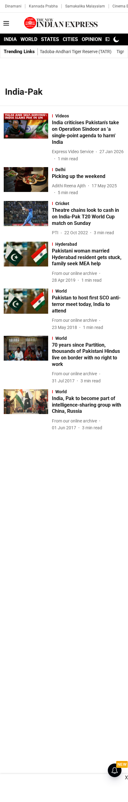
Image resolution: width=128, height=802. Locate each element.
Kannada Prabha (43, 6)
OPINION (92, 39)
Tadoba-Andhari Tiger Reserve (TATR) (76, 51)
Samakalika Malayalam (85, 6)
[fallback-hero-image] (28, 137)
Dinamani (13, 6)
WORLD (29, 39)
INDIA (10, 39)
